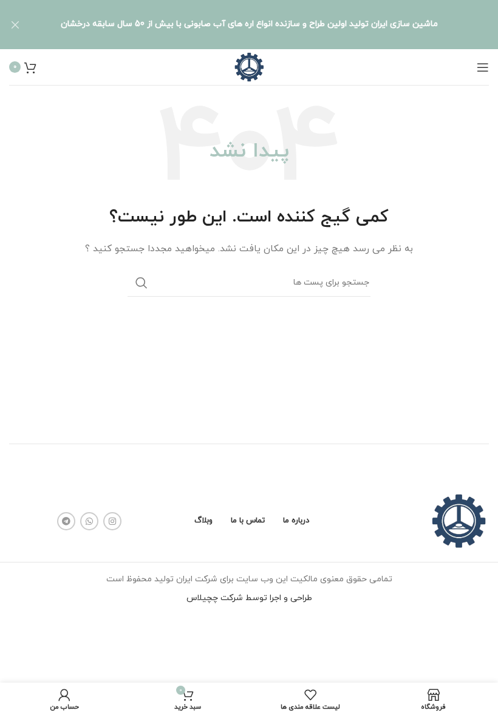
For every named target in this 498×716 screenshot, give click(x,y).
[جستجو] (141, 283)
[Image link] (458, 521)
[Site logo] (249, 66)
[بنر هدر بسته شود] (15, 24)
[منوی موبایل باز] (483, 67)
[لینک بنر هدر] (267, 24)
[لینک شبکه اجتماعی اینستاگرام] (112, 521)
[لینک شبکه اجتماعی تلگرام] (66, 521)
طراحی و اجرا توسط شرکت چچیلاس (249, 598)
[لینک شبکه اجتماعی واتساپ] (89, 521)
